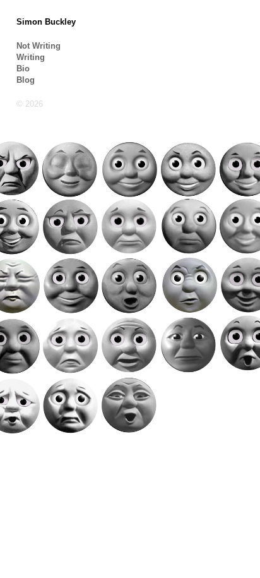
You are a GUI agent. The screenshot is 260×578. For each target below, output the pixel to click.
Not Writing (38, 46)
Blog (25, 80)
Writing (30, 57)
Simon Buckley (46, 22)
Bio (23, 68)
